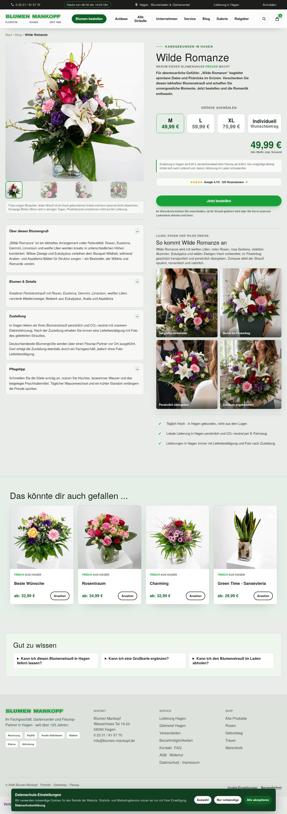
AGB (163, 754)
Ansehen (60, 596)
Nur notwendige (228, 800)
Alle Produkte (236, 718)
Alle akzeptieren (258, 800)
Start (8, 35)
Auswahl (203, 800)
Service (190, 18)
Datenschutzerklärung (30, 805)
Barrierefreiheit (271, 787)
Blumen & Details (22, 281)
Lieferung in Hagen (226, 4)
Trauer (230, 740)
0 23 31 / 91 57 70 (28, 4)
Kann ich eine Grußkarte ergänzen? (139, 658)
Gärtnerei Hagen (172, 725)
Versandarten (170, 732)
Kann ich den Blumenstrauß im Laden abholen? (227, 660)
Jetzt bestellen (219, 200)
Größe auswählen (219, 107)
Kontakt (165, 747)
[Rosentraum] (109, 537)
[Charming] (177, 537)
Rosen (230, 725)
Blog (206, 18)
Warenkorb (234, 747)
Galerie (222, 18)
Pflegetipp (17, 368)
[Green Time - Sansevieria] (245, 537)
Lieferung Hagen (172, 718)
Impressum (191, 762)
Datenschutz (169, 762)
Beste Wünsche (29, 583)
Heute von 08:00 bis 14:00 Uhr (87, 4)
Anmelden (269, 4)
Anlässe (121, 18)
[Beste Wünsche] (42, 537)
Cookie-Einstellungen (242, 787)
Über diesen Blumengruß (28, 230)
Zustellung (17, 316)
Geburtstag (234, 732)
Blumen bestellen (89, 18)
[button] (170, 123)
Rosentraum (94, 583)
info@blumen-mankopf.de (114, 740)
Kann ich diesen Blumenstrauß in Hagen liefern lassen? (53, 660)
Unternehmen (166, 18)
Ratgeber (242, 18)
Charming (159, 583)
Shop (18, 35)
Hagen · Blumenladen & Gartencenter (165, 4)
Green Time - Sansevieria (242, 583)
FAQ (177, 747)
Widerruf (176, 754)
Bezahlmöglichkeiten (176, 740)
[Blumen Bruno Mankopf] (34, 711)
